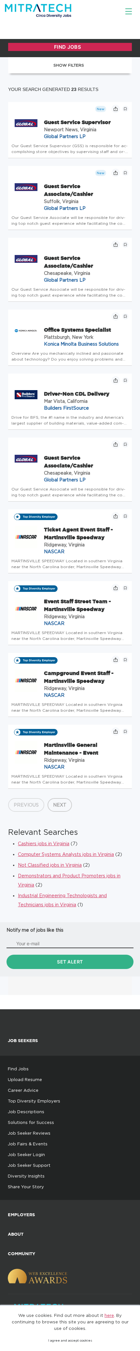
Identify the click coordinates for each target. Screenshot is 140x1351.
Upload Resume (25, 1079)
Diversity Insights (26, 1176)
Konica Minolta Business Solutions (81, 343)
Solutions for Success (31, 1122)
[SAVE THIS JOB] (125, 109)
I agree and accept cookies (70, 1340)
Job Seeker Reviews (29, 1133)
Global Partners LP (65, 136)
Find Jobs (18, 1068)
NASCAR (54, 551)
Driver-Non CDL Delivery (76, 394)
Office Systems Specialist (77, 330)
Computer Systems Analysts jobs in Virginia (66, 854)
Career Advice (23, 1090)
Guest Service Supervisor (77, 122)
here (109, 1315)
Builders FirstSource (66, 407)
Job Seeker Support (29, 1165)
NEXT (59, 804)
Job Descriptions (26, 1111)
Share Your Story (26, 1186)
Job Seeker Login (26, 1154)
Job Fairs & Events (28, 1143)
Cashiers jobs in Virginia (43, 843)
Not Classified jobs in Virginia (50, 864)
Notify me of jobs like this (35, 929)
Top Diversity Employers (34, 1101)
